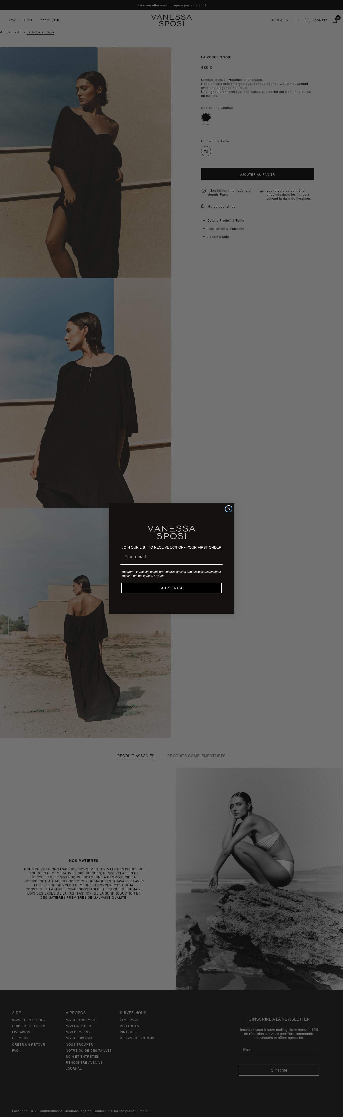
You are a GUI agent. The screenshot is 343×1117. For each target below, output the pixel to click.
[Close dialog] (229, 509)
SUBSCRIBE (171, 588)
